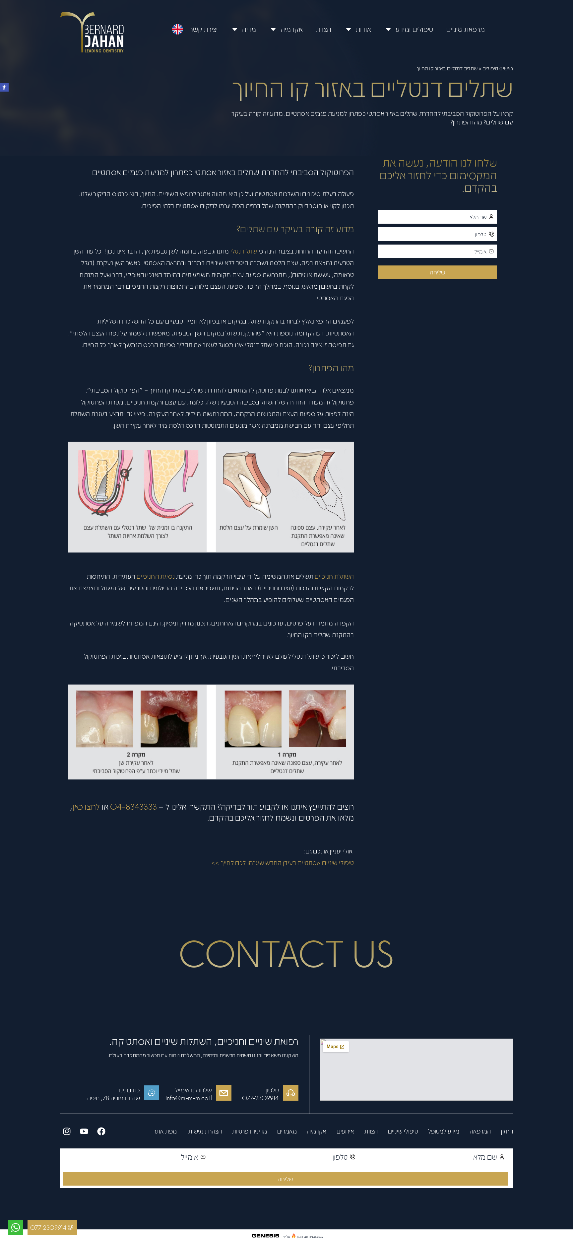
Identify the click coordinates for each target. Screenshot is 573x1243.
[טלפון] (290, 1093)
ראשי (508, 68)
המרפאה (480, 1131)
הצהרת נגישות (204, 1131)
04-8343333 (133, 806)
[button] (4, 87)
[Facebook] (101, 1131)
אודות (363, 29)
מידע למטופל (443, 1131)
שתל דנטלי (243, 251)
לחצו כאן (86, 806)
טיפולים (490, 68)
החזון (507, 1131)
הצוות (323, 29)
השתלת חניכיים (334, 576)
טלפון (272, 1089)
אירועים (345, 1131)
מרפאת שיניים (465, 29)
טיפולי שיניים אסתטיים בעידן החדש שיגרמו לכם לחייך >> (282, 862)
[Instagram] (66, 1131)
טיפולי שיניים (403, 1131)
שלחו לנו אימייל (193, 1089)
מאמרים (287, 1131)
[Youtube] (84, 1131)
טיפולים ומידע (414, 29)
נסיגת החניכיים (156, 576)
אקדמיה (292, 29)
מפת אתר (165, 1131)
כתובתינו (129, 1089)
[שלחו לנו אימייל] (223, 1093)
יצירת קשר (204, 29)
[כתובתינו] (151, 1092)
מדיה (249, 29)
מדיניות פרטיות (249, 1131)
